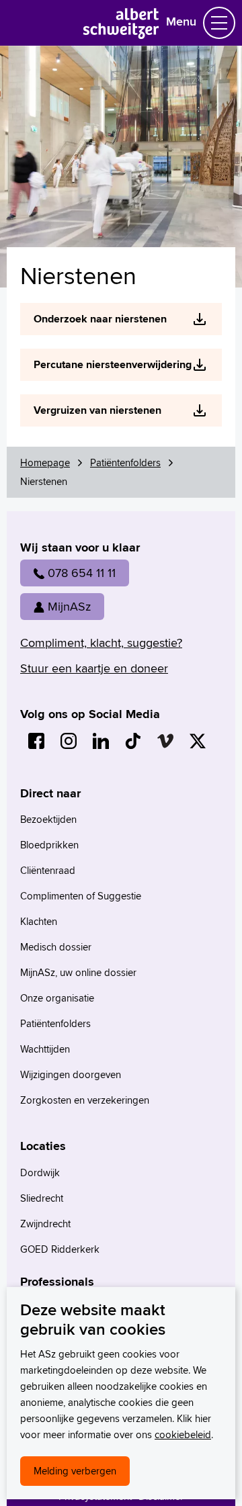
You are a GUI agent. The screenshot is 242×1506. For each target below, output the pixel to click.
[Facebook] (36, 741)
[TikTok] (133, 741)
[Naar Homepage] (121, 34)
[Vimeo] (165, 741)
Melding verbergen (75, 1471)
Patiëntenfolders (125, 462)
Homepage (45, 462)
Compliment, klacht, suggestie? (101, 642)
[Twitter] (198, 741)
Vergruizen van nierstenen (97, 410)
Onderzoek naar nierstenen (100, 318)
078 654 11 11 (82, 572)
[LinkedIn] (101, 741)
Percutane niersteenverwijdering (113, 364)
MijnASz (69, 606)
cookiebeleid (183, 1434)
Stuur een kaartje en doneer (94, 668)
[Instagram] (68, 741)
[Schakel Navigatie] (219, 23)
